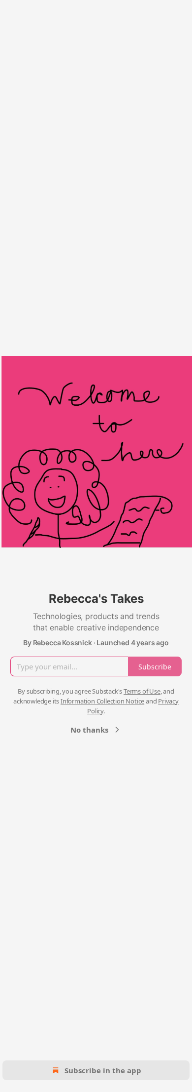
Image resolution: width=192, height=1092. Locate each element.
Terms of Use (142, 691)
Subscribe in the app (102, 1070)
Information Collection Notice (102, 701)
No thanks (89, 730)
